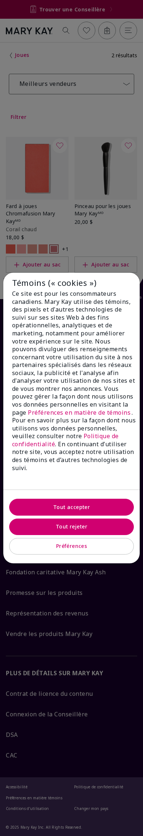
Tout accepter (71, 507)
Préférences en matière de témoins (79, 412)
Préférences (71, 545)
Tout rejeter (71, 526)
